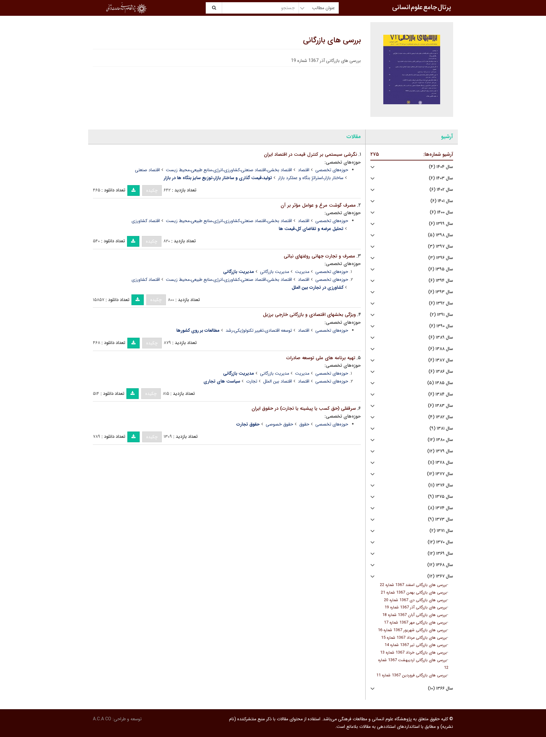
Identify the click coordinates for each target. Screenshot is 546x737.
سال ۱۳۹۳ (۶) (440, 292)
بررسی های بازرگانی (332, 40)
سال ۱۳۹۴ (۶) (440, 280)
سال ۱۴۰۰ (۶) (441, 212)
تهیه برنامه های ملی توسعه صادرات (320, 358)
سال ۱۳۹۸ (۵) (440, 235)
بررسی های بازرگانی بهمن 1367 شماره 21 (414, 592)
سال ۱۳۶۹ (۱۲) (440, 553)
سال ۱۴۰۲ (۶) (441, 189)
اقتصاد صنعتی (147, 169)
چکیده (152, 190)
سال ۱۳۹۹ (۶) (441, 223)
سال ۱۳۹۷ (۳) (440, 246)
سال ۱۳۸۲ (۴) (440, 417)
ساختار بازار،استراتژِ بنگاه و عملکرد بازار (310, 177)
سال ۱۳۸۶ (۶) (440, 371)
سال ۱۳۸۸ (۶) (440, 349)
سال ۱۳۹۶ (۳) (440, 258)
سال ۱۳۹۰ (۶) (441, 326)
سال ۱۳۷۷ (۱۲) (440, 474)
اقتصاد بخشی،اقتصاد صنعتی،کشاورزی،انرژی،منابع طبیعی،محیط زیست (229, 169)
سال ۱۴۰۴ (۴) (441, 167)
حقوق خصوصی (279, 424)
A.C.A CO (102, 719)
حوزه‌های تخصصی (331, 169)
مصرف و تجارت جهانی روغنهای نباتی (319, 256)
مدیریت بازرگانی (274, 271)
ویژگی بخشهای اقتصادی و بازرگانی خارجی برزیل (309, 314)
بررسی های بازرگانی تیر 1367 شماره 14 (416, 645)
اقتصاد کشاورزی (145, 220)
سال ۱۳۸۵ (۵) (440, 383)
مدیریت (302, 271)
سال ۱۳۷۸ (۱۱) (440, 462)
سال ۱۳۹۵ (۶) (440, 269)
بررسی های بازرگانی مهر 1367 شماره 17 (415, 622)
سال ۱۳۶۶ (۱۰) (440, 688)
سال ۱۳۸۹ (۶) (440, 337)
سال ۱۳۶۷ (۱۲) (440, 576)
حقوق (304, 424)
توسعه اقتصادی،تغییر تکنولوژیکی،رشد (259, 330)
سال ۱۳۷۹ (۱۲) (440, 451)
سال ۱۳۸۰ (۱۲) (440, 440)
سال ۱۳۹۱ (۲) (441, 314)
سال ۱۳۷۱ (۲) (441, 531)
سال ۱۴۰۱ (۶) (441, 201)
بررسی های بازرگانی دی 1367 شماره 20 (415, 600)
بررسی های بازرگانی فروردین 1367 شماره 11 (411, 675)
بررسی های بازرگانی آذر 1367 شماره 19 (416, 607)
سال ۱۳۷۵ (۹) (440, 496)
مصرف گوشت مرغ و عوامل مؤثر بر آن (318, 205)
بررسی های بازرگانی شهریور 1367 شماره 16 (412, 630)
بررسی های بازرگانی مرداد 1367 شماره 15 (414, 638)
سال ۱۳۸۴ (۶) (440, 394)
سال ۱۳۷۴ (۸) (440, 508)
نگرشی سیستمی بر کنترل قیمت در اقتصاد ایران (310, 154)
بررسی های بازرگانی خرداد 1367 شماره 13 (413, 652)
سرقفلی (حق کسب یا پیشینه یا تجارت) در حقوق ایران (304, 408)
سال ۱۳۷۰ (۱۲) (440, 542)
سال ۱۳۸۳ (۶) (440, 405)
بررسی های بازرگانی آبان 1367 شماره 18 (414, 615)
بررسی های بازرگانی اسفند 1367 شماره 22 (413, 585)
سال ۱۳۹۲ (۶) (441, 303)
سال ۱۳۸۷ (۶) (440, 360)
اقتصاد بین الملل (277, 381)
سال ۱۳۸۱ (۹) (441, 428)
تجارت (251, 381)
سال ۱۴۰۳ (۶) (441, 178)
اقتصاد (303, 169)
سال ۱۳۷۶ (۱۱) (440, 485)
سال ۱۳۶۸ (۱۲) (440, 565)
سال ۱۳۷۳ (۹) (440, 519)
